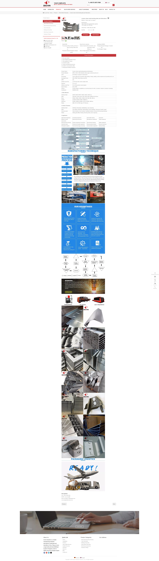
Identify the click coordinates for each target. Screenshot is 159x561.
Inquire (86, 34)
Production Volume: (66, 50)
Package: (99, 45)
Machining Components (48, 32)
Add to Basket (96, 34)
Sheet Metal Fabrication (48, 23)
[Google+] (46, 553)
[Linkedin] (49, 553)
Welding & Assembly (48, 29)
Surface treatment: (83, 45)
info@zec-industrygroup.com (50, 44)
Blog (63, 550)
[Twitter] (51, 553)
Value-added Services (67, 544)
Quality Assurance (66, 545)
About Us (64, 549)
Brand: (81, 44)
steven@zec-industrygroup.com (69, 498)
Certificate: (99, 44)
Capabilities (65, 541)
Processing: (64, 45)
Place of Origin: (83, 50)
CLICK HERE (79, 526)
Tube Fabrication (47, 27)
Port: (98, 49)
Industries (65, 547)
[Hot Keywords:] (114, 5)
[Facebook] (44, 553)
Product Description (88, 55)
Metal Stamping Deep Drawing (50, 25)
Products (64, 542)
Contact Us (65, 552)
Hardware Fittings (47, 34)
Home (64, 539)
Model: (63, 44)
